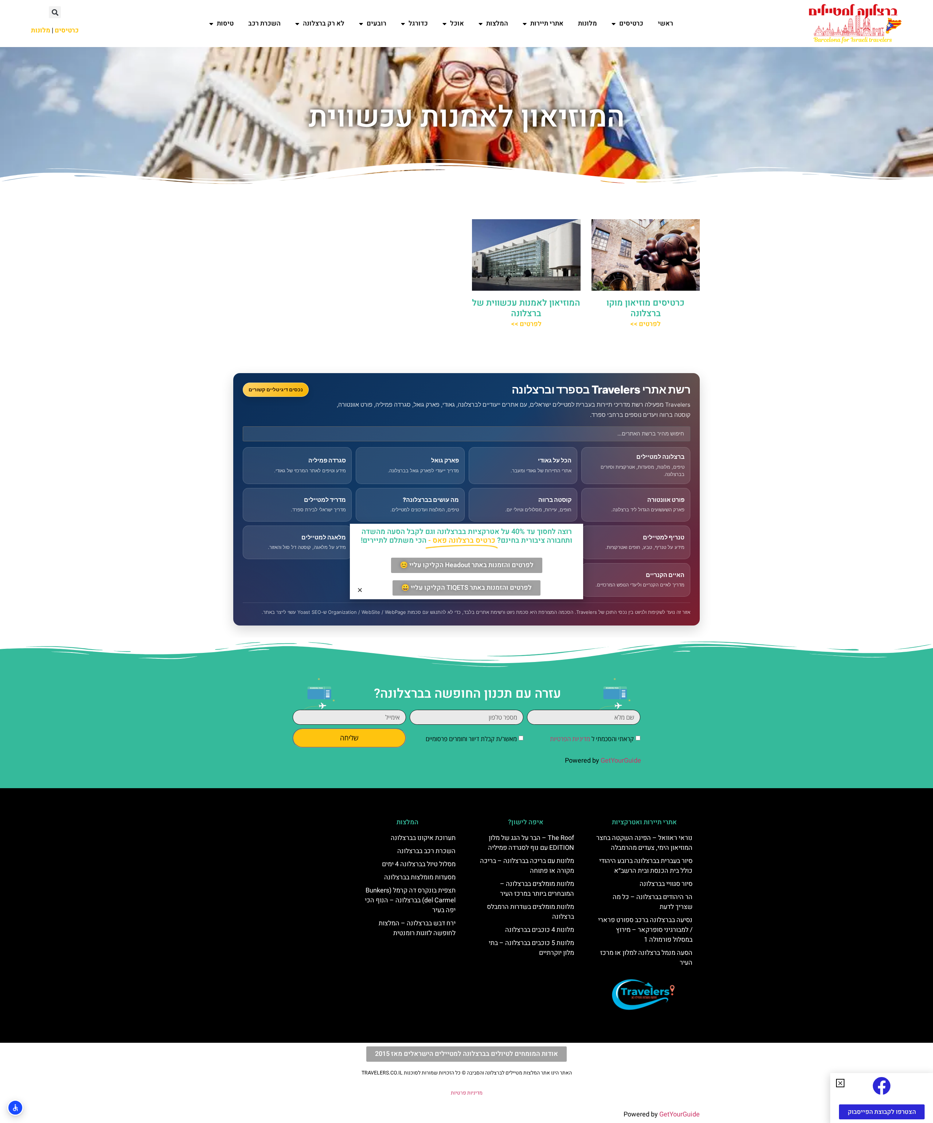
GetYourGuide (621, 761)
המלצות (497, 23)
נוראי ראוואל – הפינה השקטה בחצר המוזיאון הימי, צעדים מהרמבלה (644, 843)
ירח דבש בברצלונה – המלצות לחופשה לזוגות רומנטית (417, 928)
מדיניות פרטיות (467, 1093)
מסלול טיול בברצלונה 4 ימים (419, 864)
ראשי (665, 23)
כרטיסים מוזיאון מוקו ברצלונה (645, 308)
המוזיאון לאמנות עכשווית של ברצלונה (526, 308)
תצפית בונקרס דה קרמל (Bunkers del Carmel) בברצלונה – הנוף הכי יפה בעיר (410, 900)
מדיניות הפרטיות (570, 739)
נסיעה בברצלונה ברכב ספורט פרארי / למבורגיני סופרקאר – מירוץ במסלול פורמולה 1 (645, 930)
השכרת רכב (264, 23)
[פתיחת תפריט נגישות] (15, 1108)
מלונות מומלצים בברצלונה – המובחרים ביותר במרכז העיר (537, 889)
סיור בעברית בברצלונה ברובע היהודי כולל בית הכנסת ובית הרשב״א (645, 866)
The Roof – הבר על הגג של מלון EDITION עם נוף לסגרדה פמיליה (531, 843)
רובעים (376, 23)
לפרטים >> (645, 324)
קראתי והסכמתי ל (592, 739)
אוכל (457, 23)
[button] (55, 12)
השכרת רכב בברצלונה (426, 851)
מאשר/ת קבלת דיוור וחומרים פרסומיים (471, 739)
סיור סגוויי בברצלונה (666, 884)
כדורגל (418, 23)
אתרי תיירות (546, 23)
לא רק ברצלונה (323, 23)
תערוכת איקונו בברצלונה (423, 838)
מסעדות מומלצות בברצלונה (420, 877)
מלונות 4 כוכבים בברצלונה (539, 930)
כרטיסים (631, 23)
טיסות (225, 23)
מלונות (587, 23)
